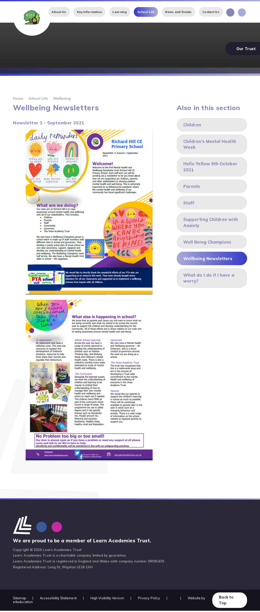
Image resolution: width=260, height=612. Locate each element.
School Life (38, 98)
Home (18, 98)
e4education (23, 602)
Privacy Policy (149, 598)
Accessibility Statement (58, 598)
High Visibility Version (107, 598)
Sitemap (19, 598)
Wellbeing (62, 98)
